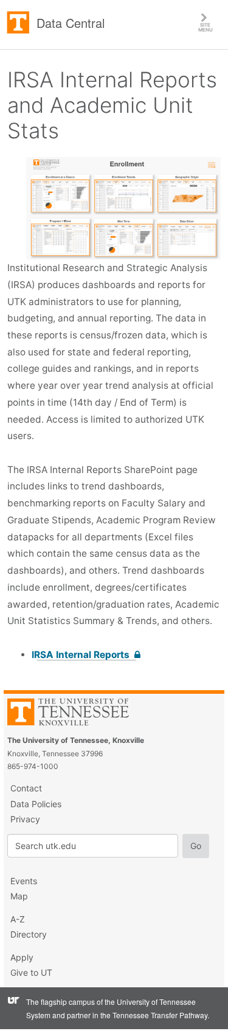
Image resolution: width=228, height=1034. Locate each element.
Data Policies (35, 804)
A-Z (17, 919)
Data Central (70, 23)
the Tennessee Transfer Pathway (153, 1015)
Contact (26, 788)
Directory (28, 934)
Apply (21, 957)
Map (19, 896)
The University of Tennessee (75, 714)
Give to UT (31, 972)
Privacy (25, 819)
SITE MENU (213, 22)
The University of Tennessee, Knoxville (18, 23)
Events (23, 881)
